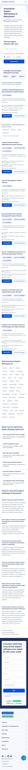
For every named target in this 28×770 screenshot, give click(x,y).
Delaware (13, 129)
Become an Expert (8, 716)
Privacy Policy (5, 761)
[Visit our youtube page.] (11, 756)
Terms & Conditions (7, 766)
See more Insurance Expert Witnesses (11, 84)
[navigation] (25, 2)
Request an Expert (8, 713)
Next (14, 690)
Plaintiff (8, 57)
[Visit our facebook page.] (3, 756)
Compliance (5, 764)
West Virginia (6, 132)
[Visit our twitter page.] (5, 756)
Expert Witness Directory (7, 630)
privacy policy (8, 696)
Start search (14, 61)
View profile (7, 116)
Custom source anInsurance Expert (11, 136)
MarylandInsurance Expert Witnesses (10, 634)
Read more (7, 37)
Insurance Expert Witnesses (8, 632)
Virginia (19, 129)
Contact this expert (19, 116)
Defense (18, 57)
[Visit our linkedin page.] (8, 756)
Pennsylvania (6, 129)
